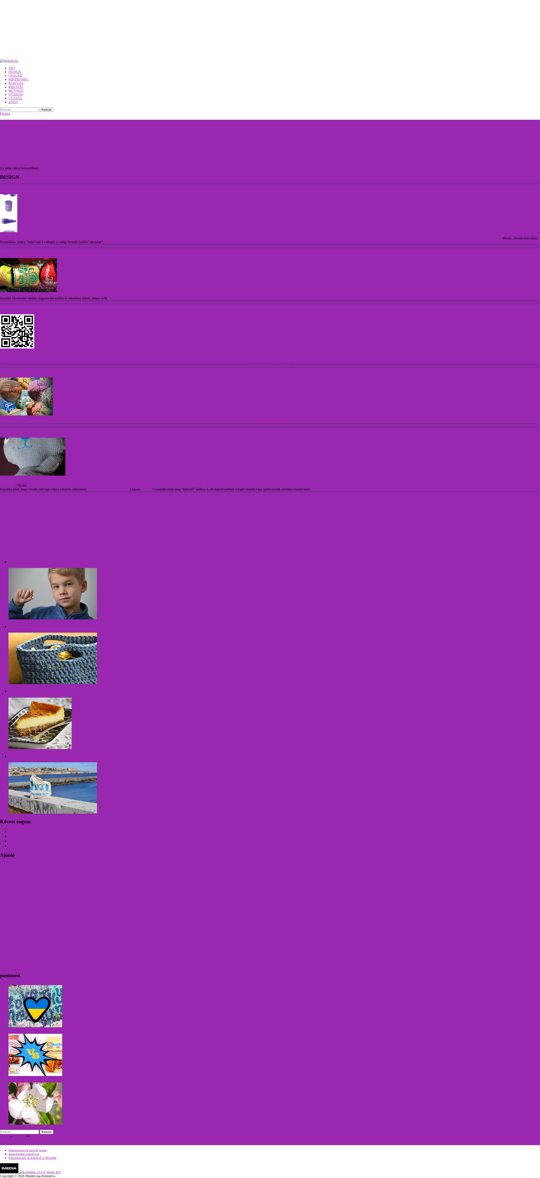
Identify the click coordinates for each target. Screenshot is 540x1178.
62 (24, 1136)
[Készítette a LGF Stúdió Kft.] (40, 1172)
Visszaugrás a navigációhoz (18, 496)
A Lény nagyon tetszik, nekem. (108, 489)
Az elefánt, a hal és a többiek (24, 122)
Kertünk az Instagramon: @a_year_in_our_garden (97, 1083)
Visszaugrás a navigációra (17, 164)
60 (17, 1136)
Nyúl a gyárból (13, 156)
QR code (285, 361)
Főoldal (5, 114)
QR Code (8, 139)
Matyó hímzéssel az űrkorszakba (28, 130)
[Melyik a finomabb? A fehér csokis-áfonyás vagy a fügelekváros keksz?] (35, 1055)
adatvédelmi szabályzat (23, 1154)
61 (21, 1136)
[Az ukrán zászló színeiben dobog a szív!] (35, 1006)
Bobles (497, 238)
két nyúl (146, 489)
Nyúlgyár (9, 485)
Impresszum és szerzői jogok (27, 1150)
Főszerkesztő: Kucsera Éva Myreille (32, 1158)
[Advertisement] (126, 29)
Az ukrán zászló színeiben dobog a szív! (91, 986)
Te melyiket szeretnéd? (19, 147)
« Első (4, 1136)
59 (14, 1136)
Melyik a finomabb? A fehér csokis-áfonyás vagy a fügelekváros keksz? (112, 1034)
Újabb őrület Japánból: (263, 361)
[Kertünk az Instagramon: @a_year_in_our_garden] (35, 1104)
